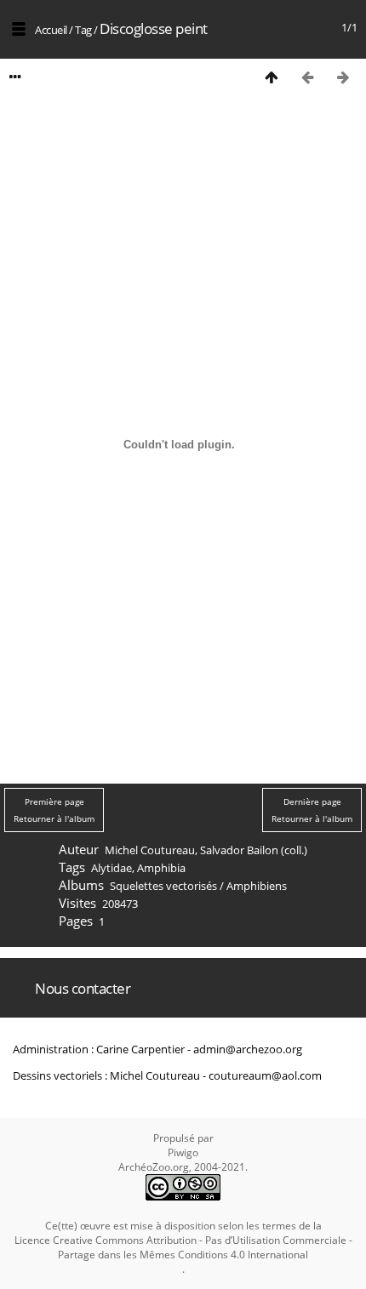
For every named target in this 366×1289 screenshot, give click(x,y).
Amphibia (161, 867)
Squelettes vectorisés (163, 885)
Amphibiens (256, 885)
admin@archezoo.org (247, 1049)
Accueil (51, 29)
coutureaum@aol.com (265, 1075)
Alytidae (111, 867)
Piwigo (183, 1152)
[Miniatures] (271, 77)
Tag (83, 29)
